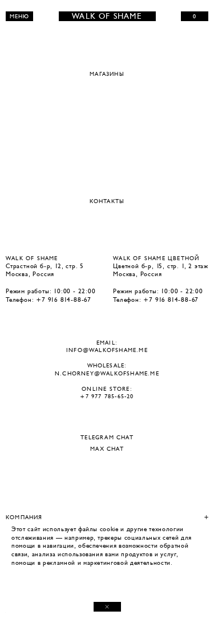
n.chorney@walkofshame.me (107, 373)
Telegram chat (107, 437)
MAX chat (107, 449)
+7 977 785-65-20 (107, 396)
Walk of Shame (107, 16)
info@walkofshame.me (107, 350)
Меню (20, 16)
